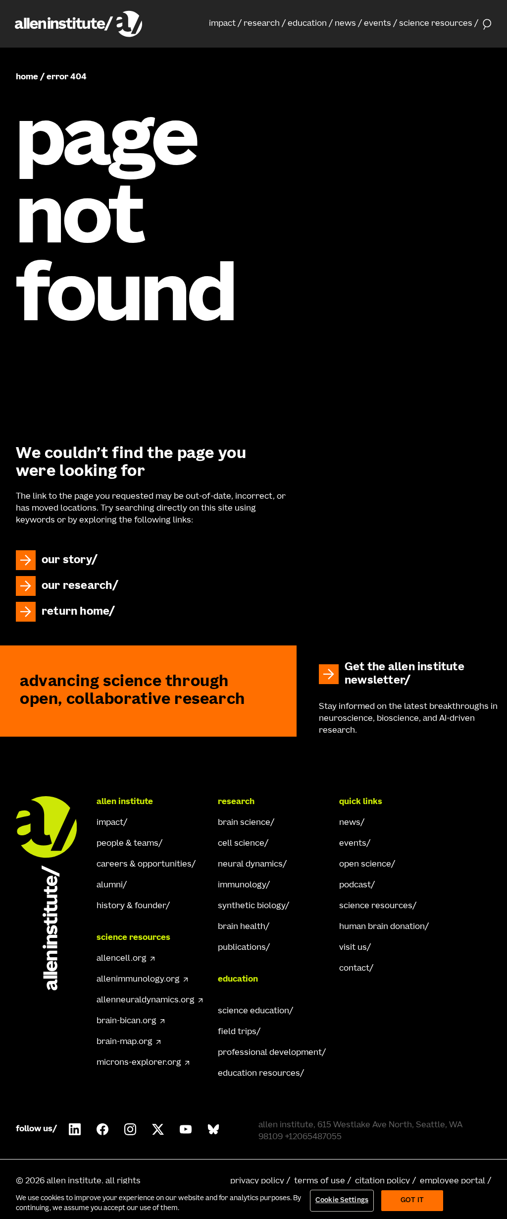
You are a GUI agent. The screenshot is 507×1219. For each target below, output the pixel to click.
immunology (242, 885)
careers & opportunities (144, 865)
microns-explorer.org (139, 1063)
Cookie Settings (341, 1200)
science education (253, 1011)
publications (242, 948)
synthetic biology (251, 906)
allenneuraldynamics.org (146, 1000)
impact (222, 24)
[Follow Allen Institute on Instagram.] (130, 1129)
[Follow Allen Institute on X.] (158, 1129)
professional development (270, 1053)
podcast (355, 885)
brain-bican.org (126, 1021)
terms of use (319, 1181)
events (377, 24)
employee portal (452, 1181)
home (27, 77)
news (345, 24)
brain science (244, 823)
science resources (435, 24)
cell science (241, 844)
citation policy (382, 1181)
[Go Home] (51, 893)
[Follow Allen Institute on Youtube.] (186, 1129)
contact (354, 969)
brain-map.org (124, 1042)
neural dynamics (250, 865)
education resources (259, 1074)
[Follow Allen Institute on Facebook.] (102, 1129)
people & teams (127, 844)
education (307, 24)
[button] (225, 24)
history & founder (131, 906)
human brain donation (382, 927)
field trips (237, 1032)
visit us (353, 948)
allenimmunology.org (138, 980)
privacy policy (257, 1181)
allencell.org (122, 959)
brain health (241, 927)
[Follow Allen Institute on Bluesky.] (213, 1129)
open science (365, 865)
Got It (412, 1200)
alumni (110, 885)
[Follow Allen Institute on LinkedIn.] (75, 1129)
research (262, 24)
